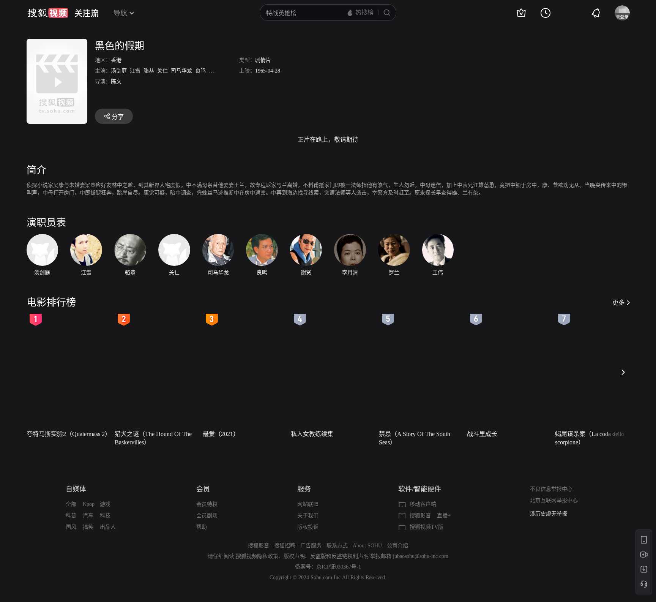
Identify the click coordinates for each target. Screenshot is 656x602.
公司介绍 (397, 545)
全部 (71, 504)
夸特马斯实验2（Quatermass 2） (68, 434)
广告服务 (311, 545)
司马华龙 (181, 71)
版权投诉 (308, 527)
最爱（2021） (221, 434)
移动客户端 (423, 504)
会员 (203, 489)
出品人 (108, 527)
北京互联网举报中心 (554, 500)
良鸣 (200, 71)
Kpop (89, 504)
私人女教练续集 (312, 434)
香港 (116, 60)
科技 (105, 515)
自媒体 (76, 489)
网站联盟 (308, 504)
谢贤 (214, 71)
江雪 (135, 71)
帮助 (201, 527)
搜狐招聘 (284, 545)
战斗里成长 (482, 434)
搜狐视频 (48, 13)
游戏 (105, 504)
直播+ (444, 515)
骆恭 (149, 71)
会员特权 (207, 504)
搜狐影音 (420, 515)
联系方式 (337, 545)
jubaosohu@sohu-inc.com (420, 556)
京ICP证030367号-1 (338, 567)
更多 (618, 302)
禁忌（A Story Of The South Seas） (414, 438)
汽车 (88, 515)
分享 (118, 117)
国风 (71, 527)
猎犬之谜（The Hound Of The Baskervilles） (153, 438)
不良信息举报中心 (551, 489)
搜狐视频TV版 (426, 527)
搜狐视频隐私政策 (257, 556)
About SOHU (367, 545)
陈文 (116, 81)
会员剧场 (207, 515)
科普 (71, 515)
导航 (120, 13)
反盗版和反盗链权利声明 (339, 556)
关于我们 (308, 515)
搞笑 (88, 527)
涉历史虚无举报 (548, 514)
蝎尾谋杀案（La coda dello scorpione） (589, 438)
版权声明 (294, 556)
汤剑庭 (119, 71)
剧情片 (263, 60)
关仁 (162, 71)
